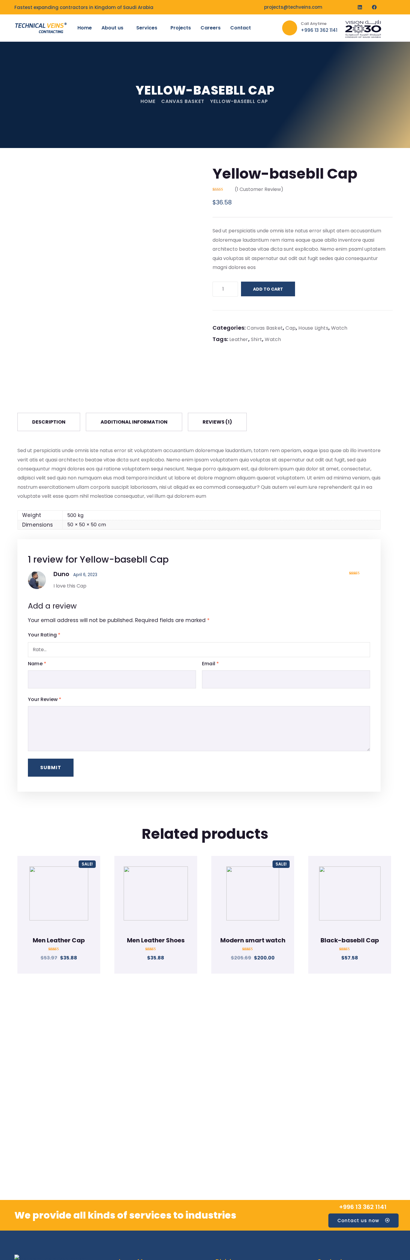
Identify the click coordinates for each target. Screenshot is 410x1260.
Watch (339, 328)
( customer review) (259, 189)
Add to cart (268, 289)
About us (112, 27)
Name (37, 663)
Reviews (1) (217, 421)
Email (210, 663)
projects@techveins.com (293, 7)
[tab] (48, 422)
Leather (238, 339)
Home (84, 27)
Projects (180, 27)
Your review (45, 699)
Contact (240, 27)
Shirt (256, 339)
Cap (290, 328)
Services (146, 27)
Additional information (134, 421)
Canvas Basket (182, 101)
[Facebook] (374, 7)
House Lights (313, 328)
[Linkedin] (360, 7)
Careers (210, 27)
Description (48, 421)
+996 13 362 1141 (363, 1207)
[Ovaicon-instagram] (388, 7)
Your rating (44, 634)
